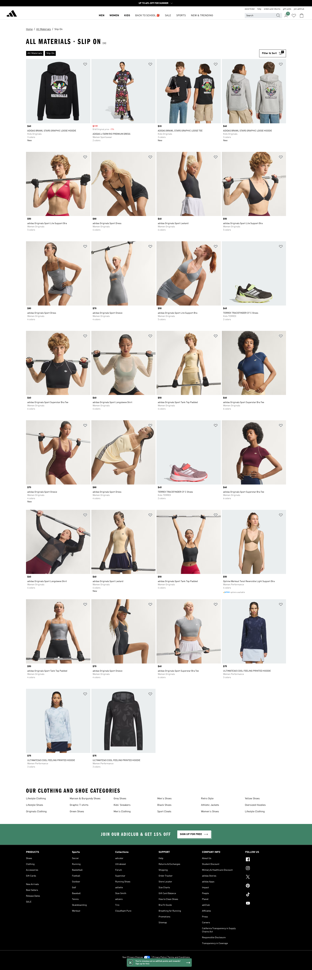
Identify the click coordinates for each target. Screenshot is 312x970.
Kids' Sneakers (122, 805)
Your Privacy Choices (132, 957)
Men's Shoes (164, 798)
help (259, 9)
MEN (101, 15)
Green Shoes (77, 811)
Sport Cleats (164, 811)
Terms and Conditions (179, 957)
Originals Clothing (36, 811)
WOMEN (114, 15)
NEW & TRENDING (202, 15)
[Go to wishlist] (294, 15)
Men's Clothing (122, 811)
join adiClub (299, 9)
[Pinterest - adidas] (265, 886)
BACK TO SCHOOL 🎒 (147, 15)
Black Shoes (164, 805)
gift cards (287, 9)
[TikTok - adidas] (265, 894)
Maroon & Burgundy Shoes (85, 798)
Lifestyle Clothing (36, 798)
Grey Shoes (120, 798)
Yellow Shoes (252, 798)
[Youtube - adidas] (265, 903)
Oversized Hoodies (255, 805)
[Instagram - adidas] (265, 868)
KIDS (127, 15)
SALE (168, 15)
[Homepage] (11, 14)
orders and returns (272, 9)
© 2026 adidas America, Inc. (156, 966)
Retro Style (207, 798)
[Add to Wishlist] (85, 65)
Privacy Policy (159, 957)
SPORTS (181, 15)
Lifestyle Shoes (34, 805)
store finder (250, 9)
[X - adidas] (265, 877)
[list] (142, 53)
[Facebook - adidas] (265, 859)
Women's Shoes (210, 811)
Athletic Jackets (210, 805)
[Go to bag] (302, 15)
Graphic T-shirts (79, 805)
